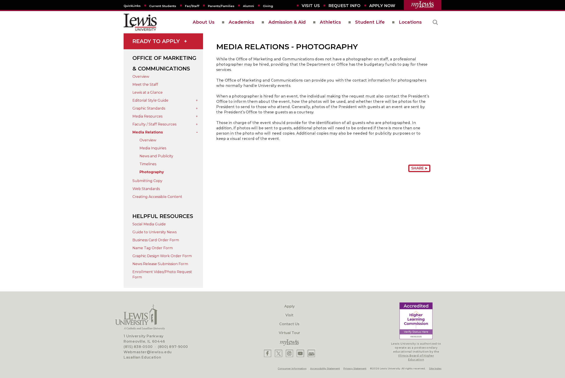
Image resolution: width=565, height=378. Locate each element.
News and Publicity (156, 156)
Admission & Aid (287, 22)
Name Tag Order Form (152, 248)
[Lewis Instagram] (289, 353)
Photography (151, 172)
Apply (289, 306)
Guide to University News (154, 232)
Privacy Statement (354, 368)
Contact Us (289, 324)
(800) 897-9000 (173, 347)
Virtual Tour (289, 333)
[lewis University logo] (140, 22)
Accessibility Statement (325, 368)
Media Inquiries (152, 148)
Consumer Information (292, 368)
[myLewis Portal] (422, 5)
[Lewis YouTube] (300, 353)
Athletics (330, 22)
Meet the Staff (145, 84)
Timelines (147, 164)
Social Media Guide (149, 224)
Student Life (370, 22)
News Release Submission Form (160, 264)
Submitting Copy (147, 181)
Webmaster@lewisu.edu (148, 352)
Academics (241, 22)
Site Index (435, 368)
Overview (140, 76)
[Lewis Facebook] (267, 353)
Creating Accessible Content (157, 197)
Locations (410, 22)
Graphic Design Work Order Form (162, 256)
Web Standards (146, 189)
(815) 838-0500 (138, 347)
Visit (289, 315)
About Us (204, 22)
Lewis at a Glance (147, 92)
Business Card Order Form (155, 240)
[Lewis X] (278, 353)
